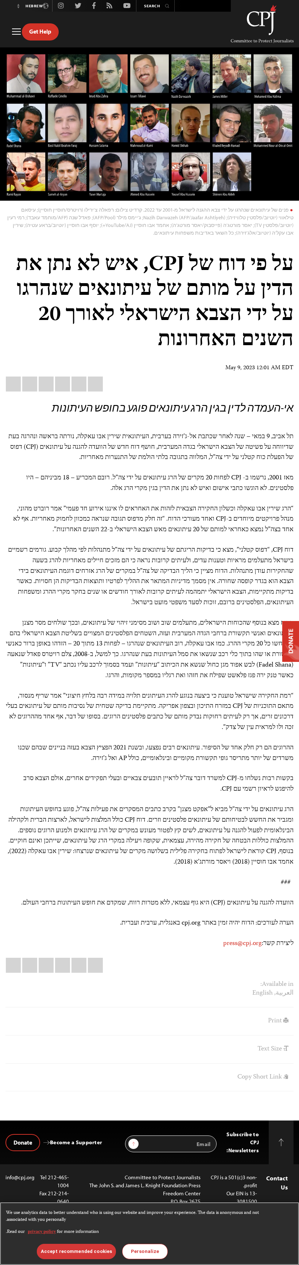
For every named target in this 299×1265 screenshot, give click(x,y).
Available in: (277, 984)
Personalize (145, 1251)
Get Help (40, 31)
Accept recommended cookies (76, 1251)
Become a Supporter (76, 1142)
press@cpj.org (242, 943)
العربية (285, 993)
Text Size (270, 1049)
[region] (149, 1233)
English (262, 993)
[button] (18, 6)
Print (275, 1020)
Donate (22, 1142)
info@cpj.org (19, 1177)
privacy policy (42, 1232)
